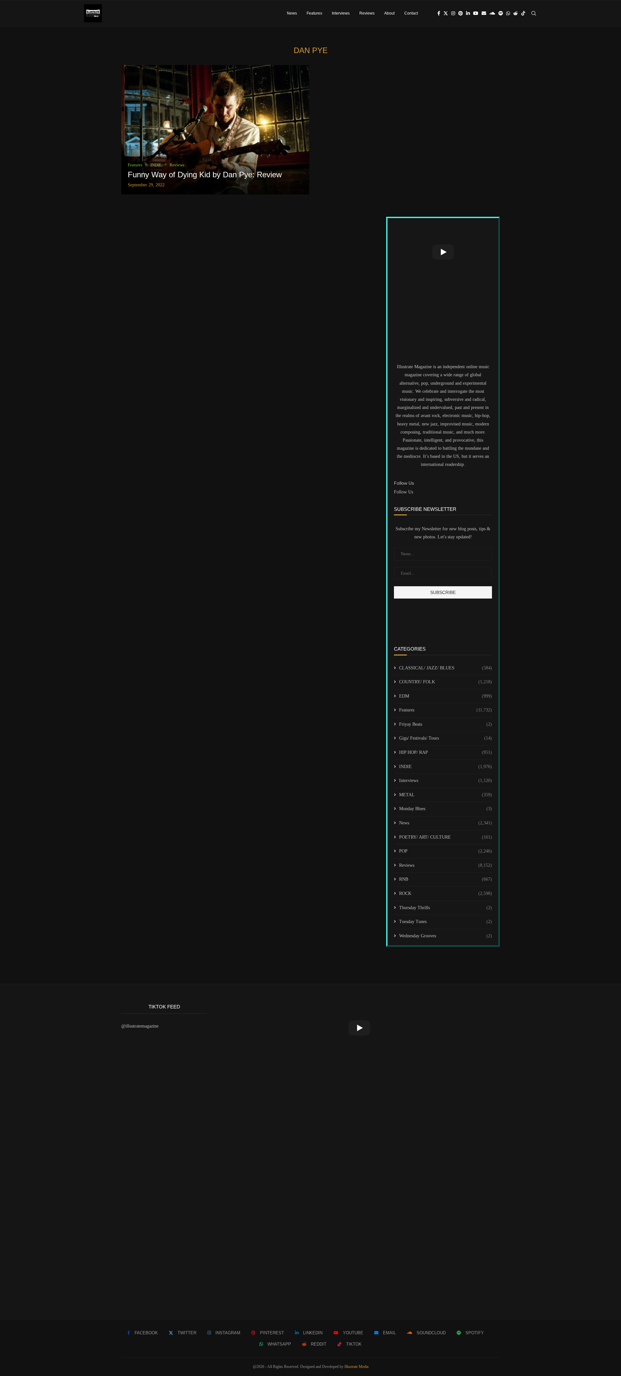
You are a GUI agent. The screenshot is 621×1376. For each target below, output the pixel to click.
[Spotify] (500, 13)
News (292, 13)
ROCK (445, 893)
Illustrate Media (356, 1366)
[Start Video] (443, 252)
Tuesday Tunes (445, 921)
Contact (411, 13)
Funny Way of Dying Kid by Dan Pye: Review (205, 174)
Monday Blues (445, 808)
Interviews (341, 13)
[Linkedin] (468, 13)
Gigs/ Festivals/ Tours (445, 738)
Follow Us (403, 492)
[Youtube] (475, 13)
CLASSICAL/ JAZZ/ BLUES (445, 668)
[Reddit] (515, 13)
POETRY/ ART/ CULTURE (445, 837)
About (389, 13)
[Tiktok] (523, 13)
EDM (445, 696)
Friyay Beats (445, 724)
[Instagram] (453, 13)
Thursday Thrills (445, 907)
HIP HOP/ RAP (445, 752)
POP (445, 851)
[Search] (533, 13)
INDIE (445, 766)
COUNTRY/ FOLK (445, 681)
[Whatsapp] (508, 13)
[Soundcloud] (492, 13)
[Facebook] (438, 13)
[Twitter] (445, 13)
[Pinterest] (460, 13)
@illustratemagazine (139, 1026)
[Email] (484, 13)
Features (314, 13)
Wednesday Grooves (445, 935)
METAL (445, 794)
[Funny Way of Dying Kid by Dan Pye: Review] (215, 129)
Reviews (367, 13)
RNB (445, 879)
